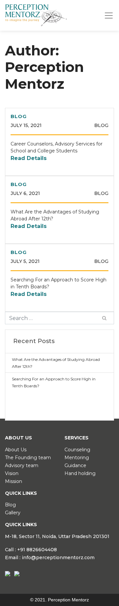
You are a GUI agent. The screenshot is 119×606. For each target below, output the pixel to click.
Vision (12, 473)
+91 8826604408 (37, 550)
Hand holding (80, 473)
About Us (15, 450)
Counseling (77, 450)
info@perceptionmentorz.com (58, 557)
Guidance (75, 465)
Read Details (29, 158)
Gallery (12, 513)
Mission (13, 481)
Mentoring (76, 458)
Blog (10, 505)
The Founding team (28, 458)
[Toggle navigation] (109, 15)
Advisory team (21, 465)
